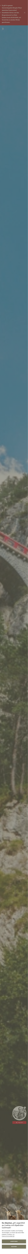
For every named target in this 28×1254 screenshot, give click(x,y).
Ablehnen (14, 1246)
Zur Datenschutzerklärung (8, 1235)
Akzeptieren (14, 1241)
